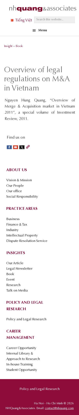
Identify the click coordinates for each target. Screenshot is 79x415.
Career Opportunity (21, 348)
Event (10, 279)
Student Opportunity (21, 370)
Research (13, 285)
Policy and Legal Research (26, 319)
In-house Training (19, 364)
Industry (12, 230)
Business (13, 219)
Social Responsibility (22, 196)
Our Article (14, 263)
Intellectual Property (22, 235)
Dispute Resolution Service (26, 241)
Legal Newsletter (19, 269)
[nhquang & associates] (42, 13)
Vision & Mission (19, 180)
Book (10, 274)
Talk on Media (17, 290)
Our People (15, 186)
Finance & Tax (16, 224)
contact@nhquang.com (59, 408)
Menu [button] (42, 30)
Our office (14, 191)
